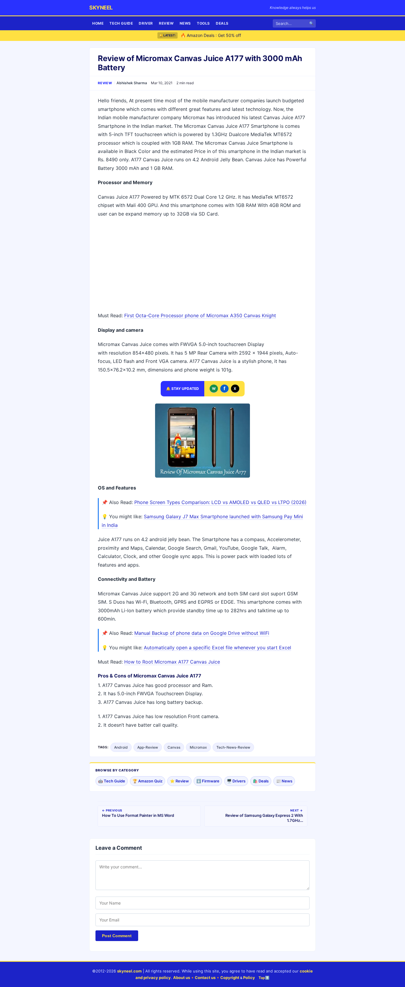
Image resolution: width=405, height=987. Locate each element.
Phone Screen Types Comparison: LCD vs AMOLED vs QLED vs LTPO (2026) (220, 502)
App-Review (147, 747)
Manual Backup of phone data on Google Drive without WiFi (201, 633)
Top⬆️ (264, 977)
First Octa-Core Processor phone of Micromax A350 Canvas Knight (200, 315)
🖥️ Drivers (236, 781)
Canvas (174, 747)
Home (97, 23)
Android (121, 747)
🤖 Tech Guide (111, 781)
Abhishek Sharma (132, 83)
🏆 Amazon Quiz (147, 781)
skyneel (101, 7)
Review (166, 23)
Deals (222, 23)
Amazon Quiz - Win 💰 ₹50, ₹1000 (214, 36)
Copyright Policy (237, 977)
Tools (203, 23)
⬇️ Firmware (207, 781)
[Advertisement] (202, 265)
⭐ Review (179, 781)
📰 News (284, 781)
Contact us (205, 977)
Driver (146, 23)
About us (181, 977)
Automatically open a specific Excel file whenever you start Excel (217, 647)
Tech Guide (121, 23)
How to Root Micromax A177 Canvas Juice (172, 662)
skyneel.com (129, 971)
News (185, 23)
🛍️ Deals (261, 781)
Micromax (198, 747)
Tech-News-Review (233, 747)
